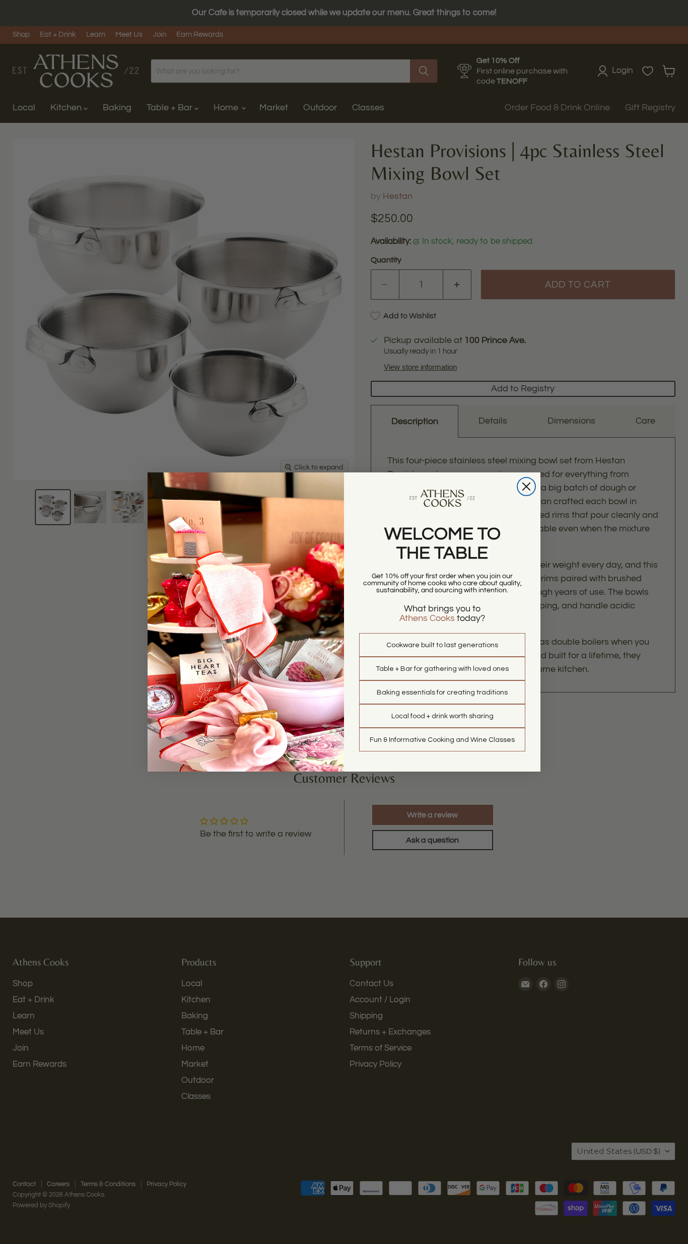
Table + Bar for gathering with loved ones (442, 668)
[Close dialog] (526, 486)
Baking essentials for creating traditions (442, 692)
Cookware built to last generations (442, 645)
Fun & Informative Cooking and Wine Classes (442, 739)
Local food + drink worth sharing (442, 716)
